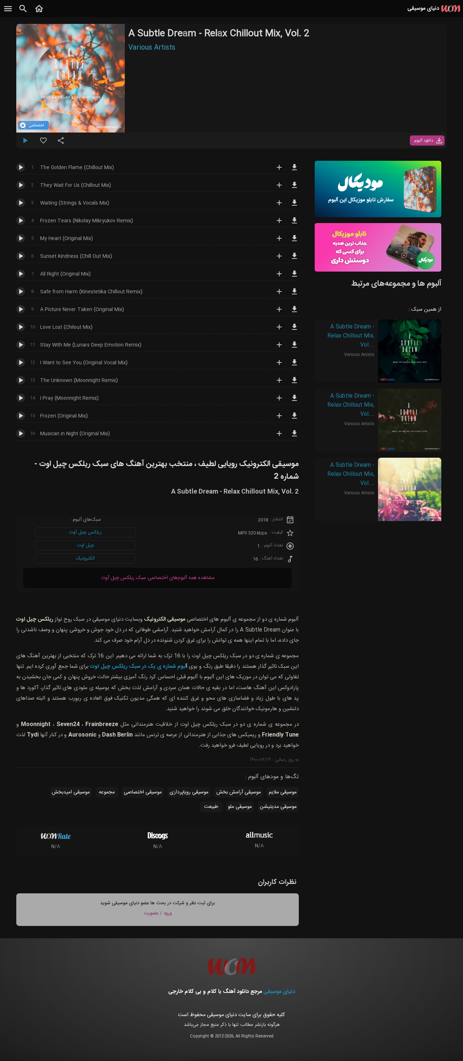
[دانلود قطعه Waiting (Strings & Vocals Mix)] (294, 206)
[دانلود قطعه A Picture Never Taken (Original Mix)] (294, 312)
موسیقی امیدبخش (71, 792)
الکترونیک (85, 558)
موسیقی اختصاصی (143, 792)
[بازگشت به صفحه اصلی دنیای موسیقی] (39, 12)
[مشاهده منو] (8, 12)
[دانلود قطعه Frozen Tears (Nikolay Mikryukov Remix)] (294, 223)
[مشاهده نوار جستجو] (23, 12)
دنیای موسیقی (279, 991)
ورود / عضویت (158, 913)
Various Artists (151, 47)
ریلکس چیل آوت (85, 532)
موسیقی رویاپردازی (189, 792)
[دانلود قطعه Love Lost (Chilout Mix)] (294, 330)
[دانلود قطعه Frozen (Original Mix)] (294, 419)
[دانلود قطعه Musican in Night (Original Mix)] (294, 436)
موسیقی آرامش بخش (238, 792)
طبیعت (211, 806)
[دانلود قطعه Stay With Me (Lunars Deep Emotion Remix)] (294, 348)
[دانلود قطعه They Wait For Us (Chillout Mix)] (294, 188)
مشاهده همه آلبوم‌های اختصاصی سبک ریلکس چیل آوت (157, 578)
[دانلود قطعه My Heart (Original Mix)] (294, 241)
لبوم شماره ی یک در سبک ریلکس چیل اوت (138, 666)
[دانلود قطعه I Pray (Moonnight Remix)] (294, 401)
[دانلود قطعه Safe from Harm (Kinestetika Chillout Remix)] (294, 294)
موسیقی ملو (240, 806)
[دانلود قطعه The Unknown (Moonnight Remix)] (294, 383)
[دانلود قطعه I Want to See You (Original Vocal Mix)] (294, 365)
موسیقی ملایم (283, 792)
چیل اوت (85, 545)
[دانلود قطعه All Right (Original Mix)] (294, 277)
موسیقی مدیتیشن (278, 806)
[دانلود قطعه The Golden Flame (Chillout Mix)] (294, 170)
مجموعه (107, 792)
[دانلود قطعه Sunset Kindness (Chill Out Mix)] (294, 259)
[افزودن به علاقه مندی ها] (43, 143)
